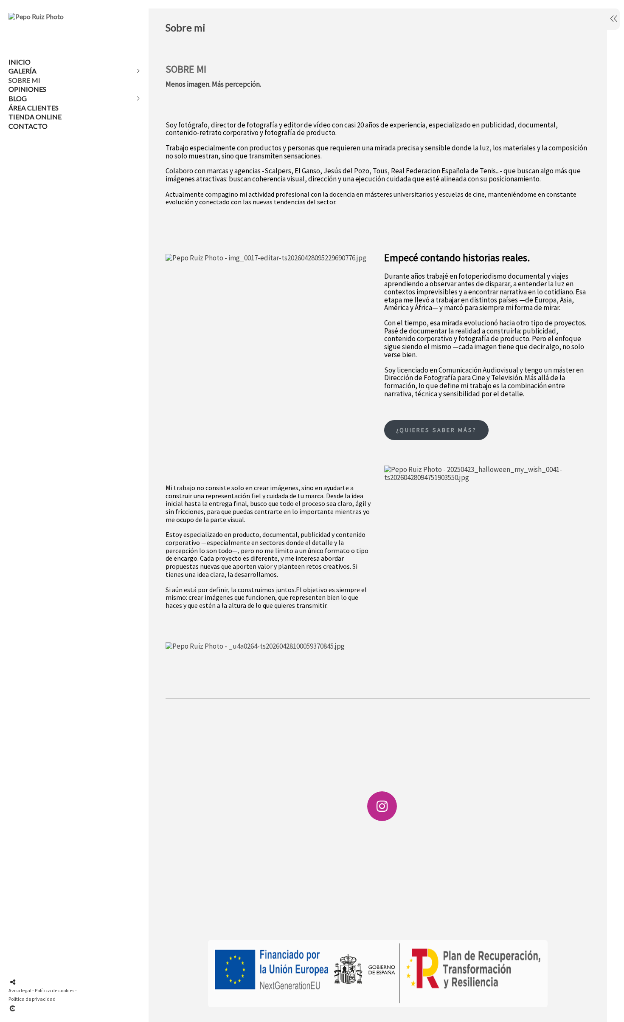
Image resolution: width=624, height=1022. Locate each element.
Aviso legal (19, 990)
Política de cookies (54, 990)
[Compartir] (12, 982)
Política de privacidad (32, 999)
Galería (22, 71)
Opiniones (27, 89)
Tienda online (35, 117)
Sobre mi (24, 80)
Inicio (19, 62)
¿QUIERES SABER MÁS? (436, 430)
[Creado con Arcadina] (63, 1008)
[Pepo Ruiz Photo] (36, 16)
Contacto (28, 126)
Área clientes (33, 108)
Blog (17, 98)
